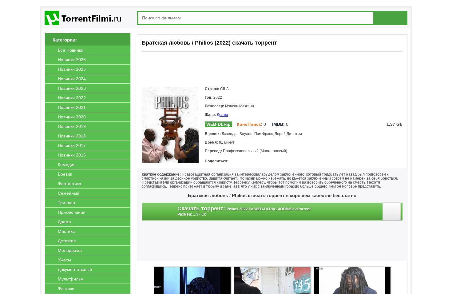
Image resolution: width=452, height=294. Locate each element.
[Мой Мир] (252, 161)
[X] (261, 161)
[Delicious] (287, 161)
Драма (222, 115)
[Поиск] (391, 18)
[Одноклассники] (244, 161)
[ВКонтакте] (235, 161)
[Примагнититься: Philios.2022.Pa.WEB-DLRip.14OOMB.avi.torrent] (392, 213)
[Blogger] (278, 161)
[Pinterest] (269, 161)
